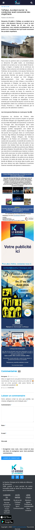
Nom (3, 425)
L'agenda (7, 511)
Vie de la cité (5, 6)
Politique (17, 502)
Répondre (5, 387)
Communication (18, 508)
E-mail (4, 433)
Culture (17, 504)
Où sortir (7, 513)
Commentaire (6, 405)
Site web (4, 441)
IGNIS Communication (19, 527)
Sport (17, 506)
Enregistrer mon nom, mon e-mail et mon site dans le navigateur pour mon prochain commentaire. (18, 451)
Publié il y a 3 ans (14, 376)
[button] (12, 477)
